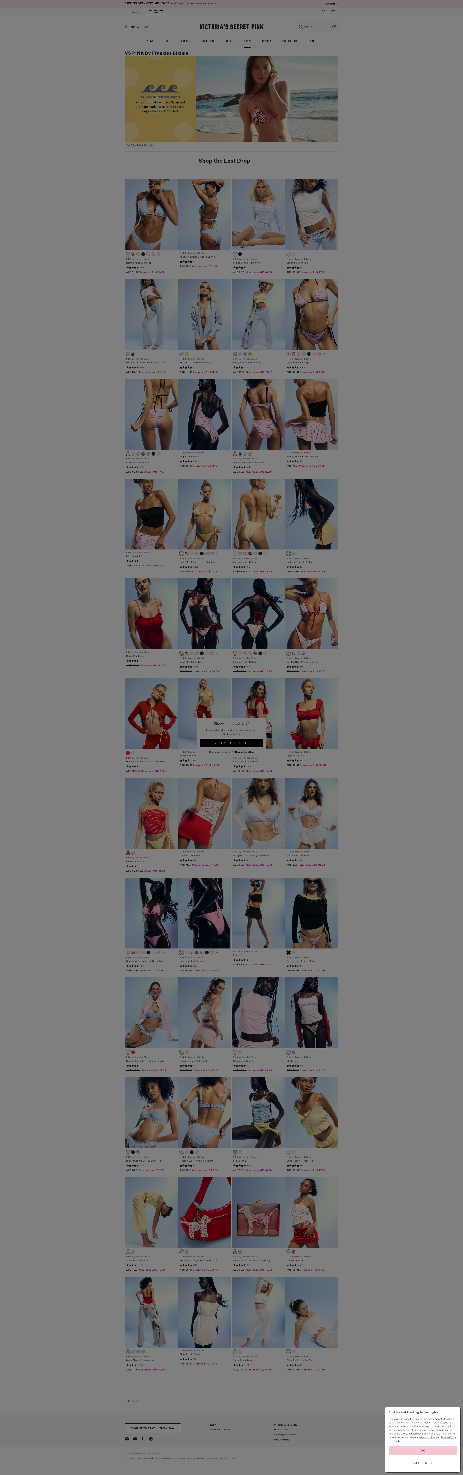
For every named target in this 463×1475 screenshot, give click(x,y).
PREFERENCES (422, 1463)
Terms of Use (448, 1437)
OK (423, 1450)
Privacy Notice (427, 1437)
